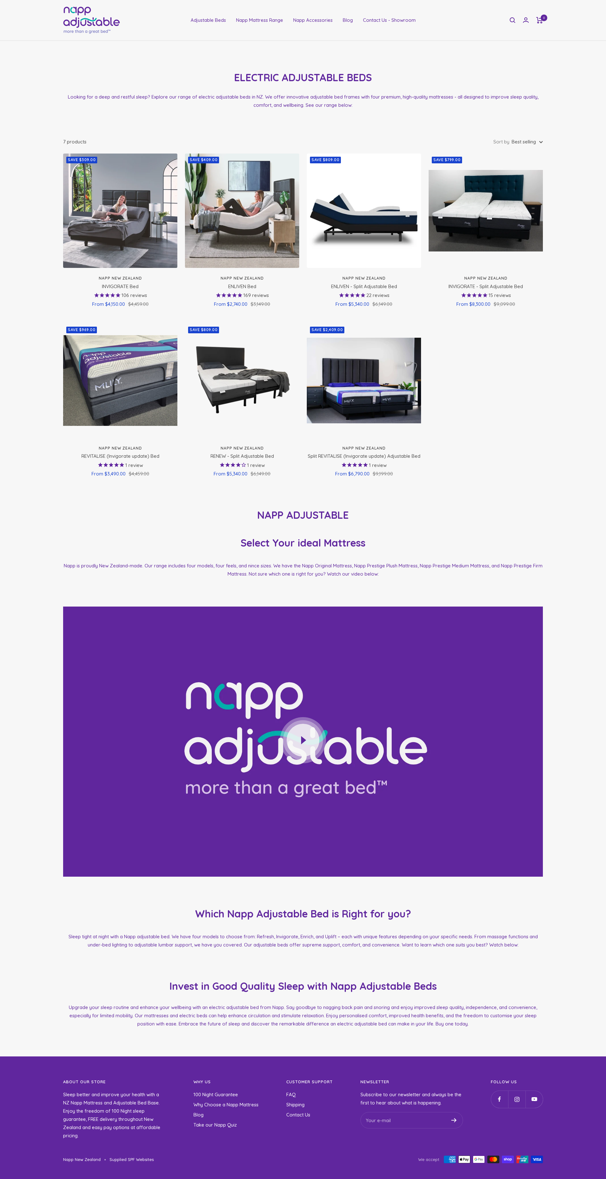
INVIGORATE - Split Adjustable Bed (486, 286)
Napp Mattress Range (259, 20)
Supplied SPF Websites (132, 1159)
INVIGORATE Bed (120, 286)
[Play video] (303, 740)
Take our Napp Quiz (215, 1125)
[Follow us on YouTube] (534, 1099)
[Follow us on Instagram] (517, 1099)
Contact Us (298, 1115)
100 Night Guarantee (215, 1094)
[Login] (526, 20)
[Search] (512, 20)
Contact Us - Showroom (389, 20)
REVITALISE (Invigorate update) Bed (120, 456)
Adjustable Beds (208, 20)
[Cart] (539, 20)
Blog (348, 20)
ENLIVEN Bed (242, 286)
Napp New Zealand (120, 278)
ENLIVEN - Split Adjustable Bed (364, 286)
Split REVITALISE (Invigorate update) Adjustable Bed (364, 456)
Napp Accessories (313, 20)
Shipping (295, 1105)
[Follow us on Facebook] (499, 1099)
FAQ (291, 1094)
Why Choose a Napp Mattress (225, 1105)
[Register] (454, 1120)
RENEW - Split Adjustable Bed (242, 456)
